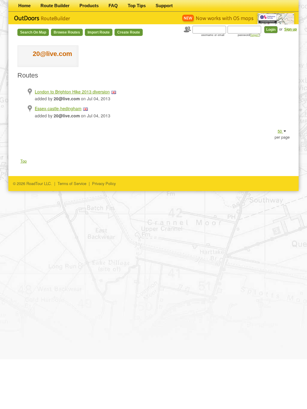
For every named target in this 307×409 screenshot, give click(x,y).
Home (24, 5)
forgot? (255, 35)
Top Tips (137, 5)
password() (249, 35)
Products (89, 5)
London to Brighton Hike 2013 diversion (72, 92)
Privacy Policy (104, 183)
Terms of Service (72, 183)
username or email (212, 35)
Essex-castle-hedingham (58, 108)
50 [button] (280, 131)
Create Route (128, 32)
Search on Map (33, 32)
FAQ (113, 5)
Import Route (99, 32)
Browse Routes (67, 32)
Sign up (290, 29)
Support (164, 5)
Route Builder (55, 5)
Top (23, 161)
